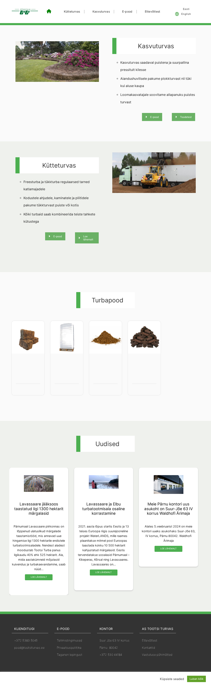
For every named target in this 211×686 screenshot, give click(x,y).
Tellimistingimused (69, 640)
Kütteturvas (72, 11)
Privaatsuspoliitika (69, 647)
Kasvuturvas (101, 11)
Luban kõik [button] (196, 678)
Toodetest (186, 117)
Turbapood (107, 300)
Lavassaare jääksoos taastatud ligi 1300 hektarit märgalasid (38, 509)
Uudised (107, 444)
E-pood (127, 11)
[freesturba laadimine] (154, 172)
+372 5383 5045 (26, 640)
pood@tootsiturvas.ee (29, 647)
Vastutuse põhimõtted (157, 654)
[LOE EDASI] (38, 485)
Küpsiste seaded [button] (172, 679)
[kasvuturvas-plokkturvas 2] (57, 61)
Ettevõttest (152, 11)
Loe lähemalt (88, 238)
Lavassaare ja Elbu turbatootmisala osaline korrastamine (103, 509)
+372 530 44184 (111, 654)
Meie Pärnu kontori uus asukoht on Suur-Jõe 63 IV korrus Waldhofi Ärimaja (168, 509)
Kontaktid (148, 647)
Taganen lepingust (69, 654)
